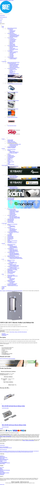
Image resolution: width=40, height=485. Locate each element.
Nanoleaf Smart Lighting (11, 209)
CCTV (3, 259)
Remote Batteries (10, 140)
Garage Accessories (11, 222)
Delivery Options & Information (5, 470)
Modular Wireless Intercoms (14, 251)
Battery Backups (12, 151)
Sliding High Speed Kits (13, 36)
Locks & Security (12, 40)
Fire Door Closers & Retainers (12, 240)
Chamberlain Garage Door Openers (13, 100)
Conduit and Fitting (11, 155)
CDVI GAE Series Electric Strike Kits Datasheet (7, 358)
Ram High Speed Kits (13, 34)
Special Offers (4, 286)
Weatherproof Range (11, 164)
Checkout (1, 469)
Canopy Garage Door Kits (14, 66)
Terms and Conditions (3, 460)
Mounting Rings (10, 270)
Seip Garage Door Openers (12, 125)
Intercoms (9, 227)
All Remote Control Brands (12, 142)
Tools (9, 163)
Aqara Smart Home (11, 218)
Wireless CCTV (10, 263)
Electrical (3, 148)
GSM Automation (10, 236)
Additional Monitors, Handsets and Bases (16, 258)
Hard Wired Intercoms (13, 231)
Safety (3, 274)
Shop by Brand (10, 82)
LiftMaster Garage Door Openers (13, 92)
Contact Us (1, 455)
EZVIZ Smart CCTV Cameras (12, 269)
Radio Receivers (12, 43)
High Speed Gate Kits (11, 33)
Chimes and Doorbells (11, 272)
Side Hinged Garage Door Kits (14, 67)
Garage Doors (4, 61)
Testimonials (2, 474)
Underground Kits (12, 30)
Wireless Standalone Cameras (14, 265)
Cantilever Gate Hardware (14, 51)
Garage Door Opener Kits (12, 63)
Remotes (3, 138)
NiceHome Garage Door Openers (13, 108)
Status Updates (2, 473)
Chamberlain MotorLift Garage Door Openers (15, 83)
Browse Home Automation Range (13, 166)
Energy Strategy (2, 463)
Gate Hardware (10, 50)
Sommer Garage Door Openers (12, 117)
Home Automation (5, 165)
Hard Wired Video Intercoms (18, 290)
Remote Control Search (11, 141)
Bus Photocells (12, 279)
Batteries (9, 150)
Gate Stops (11, 54)
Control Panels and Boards (14, 49)
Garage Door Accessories (12, 68)
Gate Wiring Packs (11, 157)
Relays (9, 160)
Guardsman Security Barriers (14, 73)
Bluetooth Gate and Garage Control (15, 144)
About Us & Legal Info (3, 457)
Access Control (12, 38)
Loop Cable (11, 282)
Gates (3, 27)
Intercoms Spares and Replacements (13, 256)
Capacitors (9, 154)
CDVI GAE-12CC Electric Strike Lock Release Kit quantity (9, 329)
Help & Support (2, 456)
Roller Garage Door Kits (13, 65)
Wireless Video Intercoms (14, 250)
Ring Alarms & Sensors (13, 216)
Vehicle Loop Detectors (11, 281)
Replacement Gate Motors (14, 46)
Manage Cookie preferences (4, 0)
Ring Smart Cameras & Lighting (15, 217)
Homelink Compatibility (11, 147)
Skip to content (11, 0)
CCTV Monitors (10, 273)
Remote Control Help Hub (12, 146)
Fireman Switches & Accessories (13, 285)
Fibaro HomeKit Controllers (14, 187)
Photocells (11, 47)
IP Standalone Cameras (13, 262)
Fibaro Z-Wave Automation (12, 175)
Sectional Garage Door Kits (14, 64)
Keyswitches (10, 235)
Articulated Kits (12, 31)
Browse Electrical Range (11, 149)
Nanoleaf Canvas (12, 212)
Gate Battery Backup (13, 39)
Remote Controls (12, 44)
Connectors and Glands (11, 156)
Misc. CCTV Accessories (12, 271)
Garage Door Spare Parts (12, 78)
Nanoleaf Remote (12, 213)
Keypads (11, 70)
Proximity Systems (11, 238)
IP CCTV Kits (12, 261)
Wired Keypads (12, 225)
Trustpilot (1, 428)
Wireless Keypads (12, 226)
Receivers (11, 232)
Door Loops (10, 241)
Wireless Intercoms (13, 230)
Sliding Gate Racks (13, 52)
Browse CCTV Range (11, 260)
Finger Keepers (10, 280)
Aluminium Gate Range (13, 57)
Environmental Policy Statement (5, 462)
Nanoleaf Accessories (13, 214)
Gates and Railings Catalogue (4, 472)
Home (3, 26)
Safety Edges (10, 276)
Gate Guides (12, 53)
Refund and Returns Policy (4, 459)
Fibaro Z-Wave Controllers (14, 176)
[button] (2, 23)
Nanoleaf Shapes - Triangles (14, 211)
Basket (1, 468)
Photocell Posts (12, 42)
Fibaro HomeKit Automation (12, 186)
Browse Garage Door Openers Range (13, 62)
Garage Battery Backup (13, 69)
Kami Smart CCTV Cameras (12, 268)
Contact (3, 287)
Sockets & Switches (11, 161)
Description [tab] (4, 333)
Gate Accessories (10, 37)
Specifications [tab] (4, 335)
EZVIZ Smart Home (11, 198)
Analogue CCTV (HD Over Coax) (13, 266)
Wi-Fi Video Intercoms (13, 229)
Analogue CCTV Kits (13, 267)
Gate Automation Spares (11, 45)
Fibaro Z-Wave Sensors (13, 177)
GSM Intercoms (12, 228)
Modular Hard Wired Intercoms (14, 254)
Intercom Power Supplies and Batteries (16, 257)
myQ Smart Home (12, 41)
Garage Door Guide (11, 74)
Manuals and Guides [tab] (5, 334)
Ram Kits (11, 29)
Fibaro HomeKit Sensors (13, 188)
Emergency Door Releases (12, 284)
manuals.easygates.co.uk (10, 364)
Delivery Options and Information (5, 436)
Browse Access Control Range (12, 224)
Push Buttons (10, 234)
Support (3, 288)
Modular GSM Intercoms (14, 247)
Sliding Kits (11, 32)
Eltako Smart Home (11, 219)
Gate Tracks (11, 56)
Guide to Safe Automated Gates (13, 275)
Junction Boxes (10, 158)
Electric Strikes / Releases (14, 331)
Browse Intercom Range (11, 244)
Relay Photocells (12, 278)
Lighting (9, 159)
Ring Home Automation (11, 215)
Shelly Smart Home (11, 199)
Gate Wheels (12, 55)
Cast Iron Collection (13, 58)
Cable (9, 153)
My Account (2, 467)
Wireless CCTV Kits (13, 264)
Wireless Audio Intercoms (14, 249)
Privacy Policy (2, 458)
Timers (9, 162)
